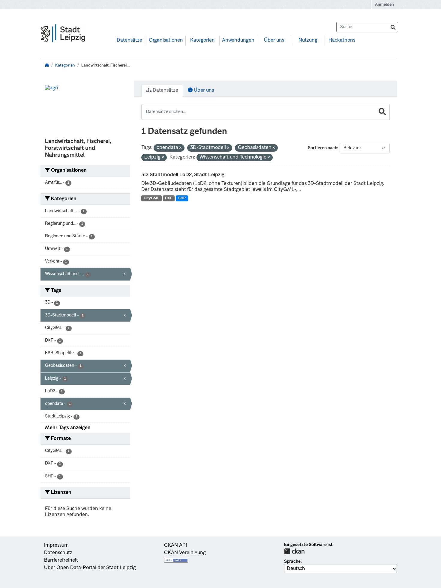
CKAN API (175, 545)
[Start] (47, 65)
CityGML (151, 198)
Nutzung (307, 40)
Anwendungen (238, 40)
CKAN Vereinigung (185, 553)
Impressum (56, 545)
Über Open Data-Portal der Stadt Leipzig (90, 568)
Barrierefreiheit (61, 560)
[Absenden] (393, 27)
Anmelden (384, 5)
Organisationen (166, 40)
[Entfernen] (180, 148)
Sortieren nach (322, 148)
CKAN (294, 551)
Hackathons (341, 40)
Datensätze (129, 40)
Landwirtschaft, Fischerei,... (105, 65)
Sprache (292, 562)
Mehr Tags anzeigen (68, 428)
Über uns (274, 40)
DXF (168, 198)
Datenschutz (58, 553)
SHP (182, 198)
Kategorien (202, 40)
